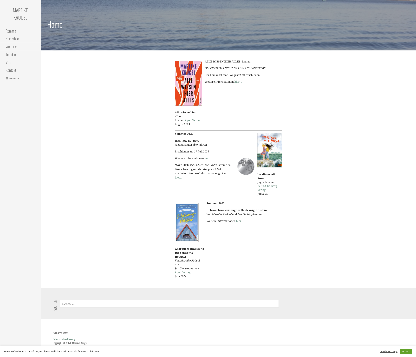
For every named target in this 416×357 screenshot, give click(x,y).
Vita (8, 62)
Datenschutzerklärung (64, 339)
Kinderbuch (13, 38)
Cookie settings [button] (388, 351)
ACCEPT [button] (406, 351)
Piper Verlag (192, 120)
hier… (238, 81)
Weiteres (11, 46)
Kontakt (11, 70)
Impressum (60, 333)
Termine (11, 54)
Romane (11, 31)
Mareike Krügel (20, 14)
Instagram (14, 78)
